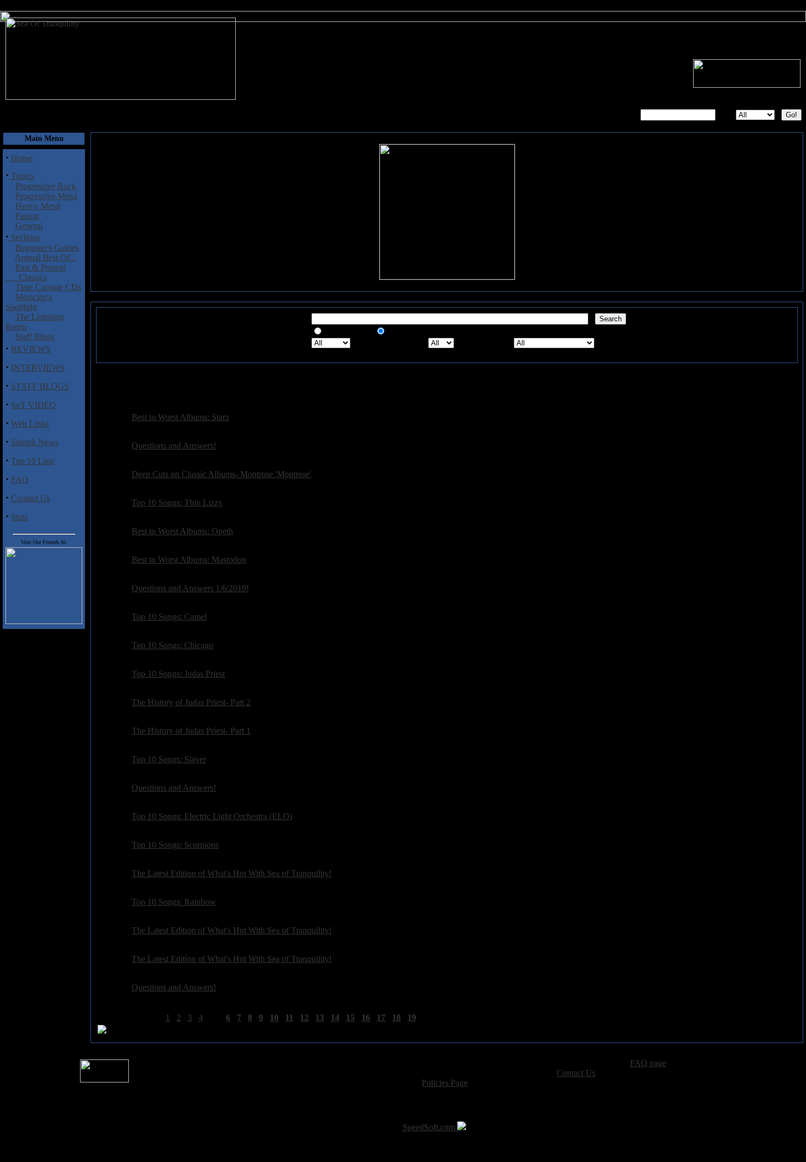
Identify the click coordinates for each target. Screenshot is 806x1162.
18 (396, 1017)
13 (319, 1017)
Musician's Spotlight (28, 301)
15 (350, 1017)
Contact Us (30, 498)
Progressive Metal (46, 196)
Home (21, 158)
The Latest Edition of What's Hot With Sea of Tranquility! (232, 873)
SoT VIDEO (33, 405)
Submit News (34, 442)
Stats (19, 517)
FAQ (20, 479)
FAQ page (648, 1063)
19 (411, 1017)
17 (381, 1017)
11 (289, 1017)
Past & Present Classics (35, 272)
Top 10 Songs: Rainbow (174, 901)
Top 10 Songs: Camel (169, 616)
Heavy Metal (37, 206)
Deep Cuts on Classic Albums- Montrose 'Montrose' (221, 474)
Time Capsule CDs (48, 287)
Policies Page (445, 1082)
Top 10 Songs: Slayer (169, 759)
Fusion (27, 215)
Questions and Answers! (174, 445)
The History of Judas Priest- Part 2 (191, 702)
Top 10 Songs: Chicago (172, 645)
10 (274, 1017)
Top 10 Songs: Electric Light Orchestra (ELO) (212, 816)
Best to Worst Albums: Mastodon (189, 559)
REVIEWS (30, 349)
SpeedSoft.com (429, 1127)
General (29, 225)
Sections (24, 237)
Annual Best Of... (45, 257)
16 (365, 1017)
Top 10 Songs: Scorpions (175, 844)
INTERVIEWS (38, 367)
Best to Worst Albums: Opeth (182, 531)
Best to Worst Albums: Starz (180, 417)
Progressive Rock (45, 186)
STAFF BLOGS (40, 386)
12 (304, 1017)
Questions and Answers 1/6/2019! (190, 588)
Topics (21, 175)
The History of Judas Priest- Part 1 (191, 730)
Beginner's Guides (47, 247)
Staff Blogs (34, 336)
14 (335, 1017)
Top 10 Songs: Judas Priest (178, 673)
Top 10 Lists (32, 461)
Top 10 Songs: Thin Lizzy (177, 502)
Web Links (30, 423)
